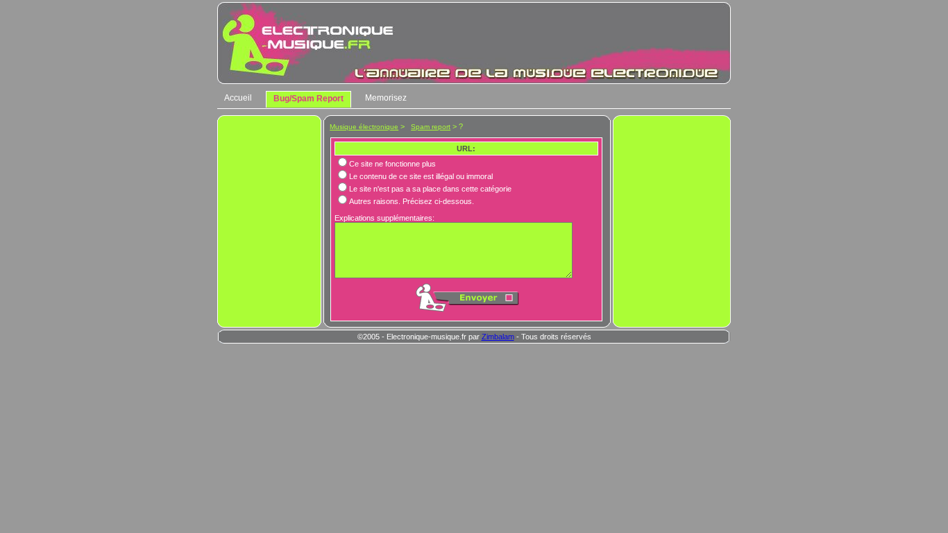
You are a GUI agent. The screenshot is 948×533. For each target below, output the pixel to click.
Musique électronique (364, 126)
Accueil (238, 98)
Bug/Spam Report (308, 98)
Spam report (430, 126)
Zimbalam (498, 336)
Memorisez (386, 98)
